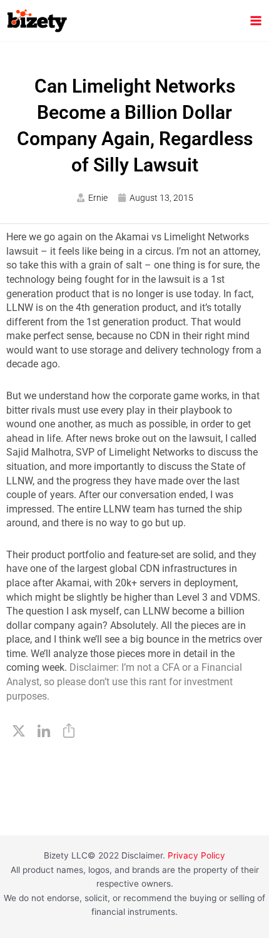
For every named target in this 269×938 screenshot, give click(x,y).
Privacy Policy (196, 855)
